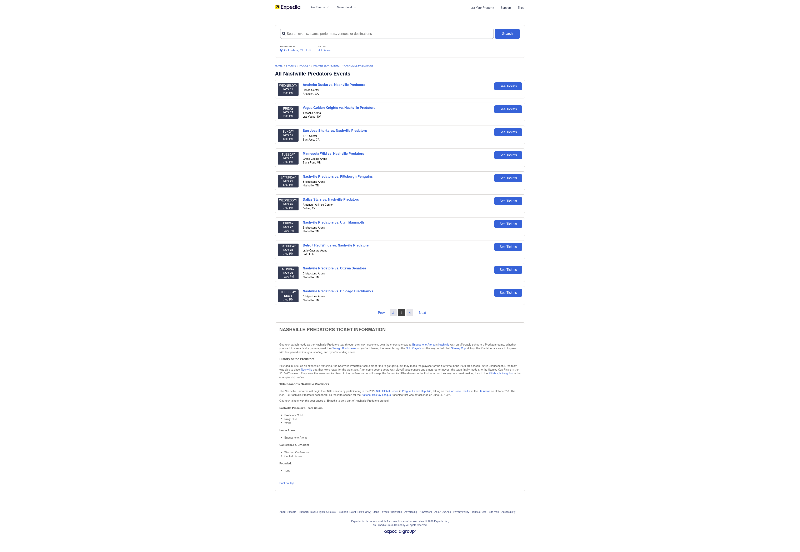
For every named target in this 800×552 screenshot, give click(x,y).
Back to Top (286, 483)
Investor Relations (391, 511)
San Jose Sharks (459, 391)
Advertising (410, 511)
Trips (521, 7)
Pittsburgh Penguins (501, 373)
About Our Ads (442, 511)
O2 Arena (484, 391)
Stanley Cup (458, 348)
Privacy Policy (461, 511)
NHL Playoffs (414, 348)
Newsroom (426, 511)
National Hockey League (376, 395)
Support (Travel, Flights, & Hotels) (317, 511)
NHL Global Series (387, 391)
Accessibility (508, 511)
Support (506, 7)
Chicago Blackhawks (344, 348)
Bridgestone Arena (423, 344)
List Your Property (482, 7)
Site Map (494, 511)
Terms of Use (479, 511)
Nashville (443, 344)
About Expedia (288, 511)
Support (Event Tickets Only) (355, 511)
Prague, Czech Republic (416, 391)
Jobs (376, 511)
